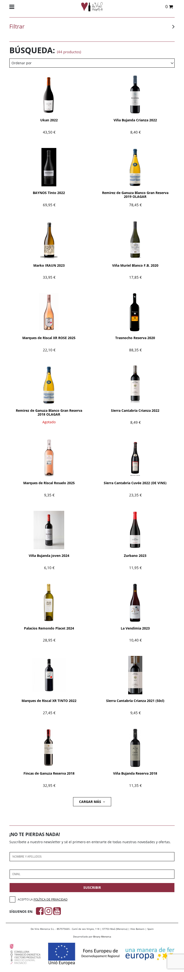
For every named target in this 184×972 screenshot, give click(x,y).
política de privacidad (51, 899)
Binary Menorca (102, 936)
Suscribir (92, 887)
